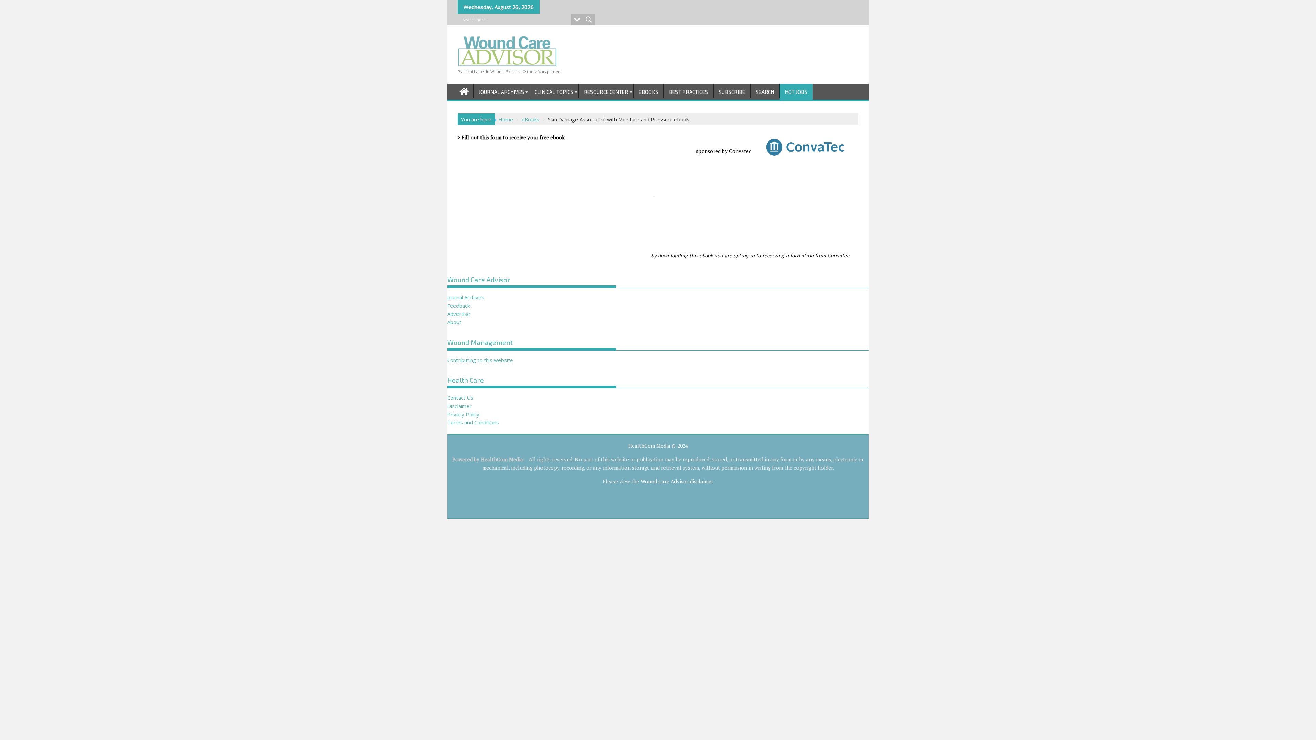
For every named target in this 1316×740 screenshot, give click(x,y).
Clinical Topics (554, 92)
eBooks (648, 92)
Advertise (458, 313)
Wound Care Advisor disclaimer (677, 481)
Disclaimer (459, 406)
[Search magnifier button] (589, 19)
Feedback (458, 305)
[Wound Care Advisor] (464, 90)
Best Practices (688, 92)
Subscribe (732, 92)
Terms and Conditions (473, 422)
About (454, 322)
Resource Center (606, 92)
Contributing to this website (480, 360)
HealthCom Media (502, 459)
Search (765, 92)
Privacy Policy (463, 414)
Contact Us (460, 397)
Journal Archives (501, 92)
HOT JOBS (796, 92)
